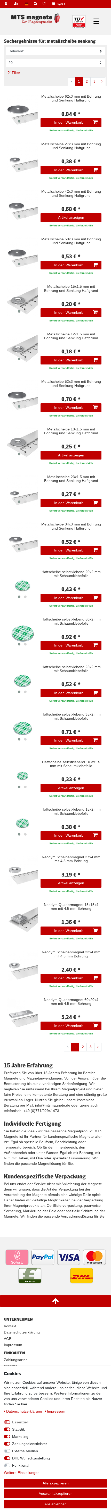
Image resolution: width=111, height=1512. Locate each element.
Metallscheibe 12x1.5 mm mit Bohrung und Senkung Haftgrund (71, 336)
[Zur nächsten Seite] (101, 81)
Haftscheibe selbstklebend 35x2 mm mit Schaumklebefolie (71, 716)
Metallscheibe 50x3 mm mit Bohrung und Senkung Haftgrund (71, 241)
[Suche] (35, 4)
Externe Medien (25, 1451)
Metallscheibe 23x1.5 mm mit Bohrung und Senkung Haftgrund (71, 479)
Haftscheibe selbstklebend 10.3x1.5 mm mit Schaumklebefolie (71, 764)
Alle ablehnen (55, 1504)
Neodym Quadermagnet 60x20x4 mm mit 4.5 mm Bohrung (71, 1002)
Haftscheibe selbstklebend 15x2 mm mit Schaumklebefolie (71, 811)
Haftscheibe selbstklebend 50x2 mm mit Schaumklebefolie (71, 621)
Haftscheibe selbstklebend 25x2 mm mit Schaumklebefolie (71, 669)
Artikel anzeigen (71, 217)
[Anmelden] (6, 4)
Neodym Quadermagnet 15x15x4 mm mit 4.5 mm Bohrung (71, 907)
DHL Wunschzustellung (31, 1458)
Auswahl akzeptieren (56, 1493)
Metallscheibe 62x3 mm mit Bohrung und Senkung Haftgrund (71, 98)
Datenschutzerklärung (22, 1332)
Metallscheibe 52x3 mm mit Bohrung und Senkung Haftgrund (71, 383)
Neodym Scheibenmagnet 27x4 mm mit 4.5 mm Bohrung (71, 859)
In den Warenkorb (68, 122)
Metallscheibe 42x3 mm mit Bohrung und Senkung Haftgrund (71, 193)
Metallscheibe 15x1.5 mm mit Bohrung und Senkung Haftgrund (71, 288)
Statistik (18, 1429)
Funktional (20, 1465)
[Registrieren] (17, 4)
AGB (7, 1339)
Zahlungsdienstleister (29, 1444)
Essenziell (20, 1422)
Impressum (13, 1345)
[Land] (26, 4)
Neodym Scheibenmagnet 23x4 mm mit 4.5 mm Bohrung (71, 954)
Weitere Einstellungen (21, 1473)
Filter (15, 73)
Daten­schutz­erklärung (24, 1411)
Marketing (20, 1436)
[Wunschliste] (44, 4)
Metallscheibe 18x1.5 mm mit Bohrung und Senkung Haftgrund (71, 431)
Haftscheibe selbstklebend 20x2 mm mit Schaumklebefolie (71, 574)
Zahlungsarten (16, 1360)
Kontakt (10, 1326)
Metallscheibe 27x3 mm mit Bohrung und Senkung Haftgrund (71, 146)
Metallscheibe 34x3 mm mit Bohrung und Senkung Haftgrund (71, 526)
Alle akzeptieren (56, 1483)
